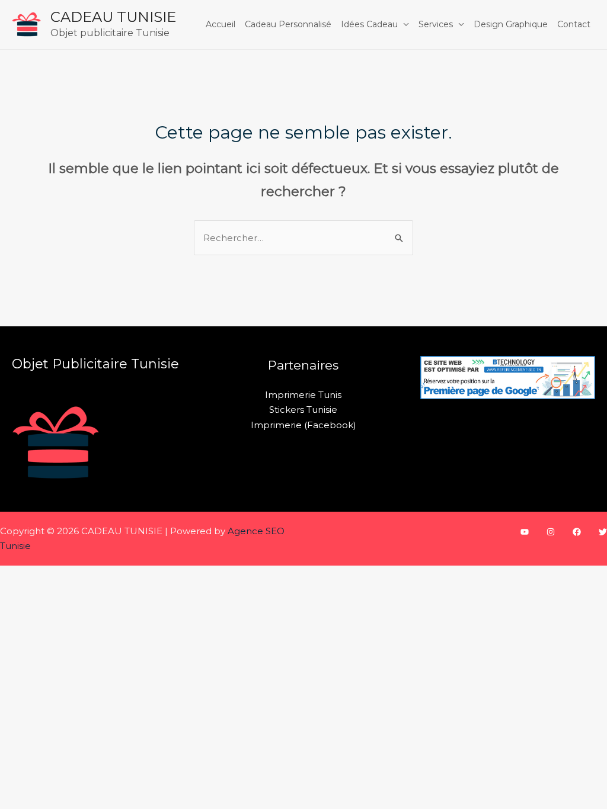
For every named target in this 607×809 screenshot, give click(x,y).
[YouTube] (524, 532)
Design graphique (511, 24)
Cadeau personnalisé (288, 24)
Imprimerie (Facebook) (303, 425)
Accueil (220, 24)
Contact (573, 24)
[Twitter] (603, 532)
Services (435, 24)
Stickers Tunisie (303, 409)
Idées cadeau (369, 24)
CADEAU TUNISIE (113, 16)
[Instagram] (551, 532)
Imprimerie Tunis (303, 394)
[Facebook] (577, 532)
